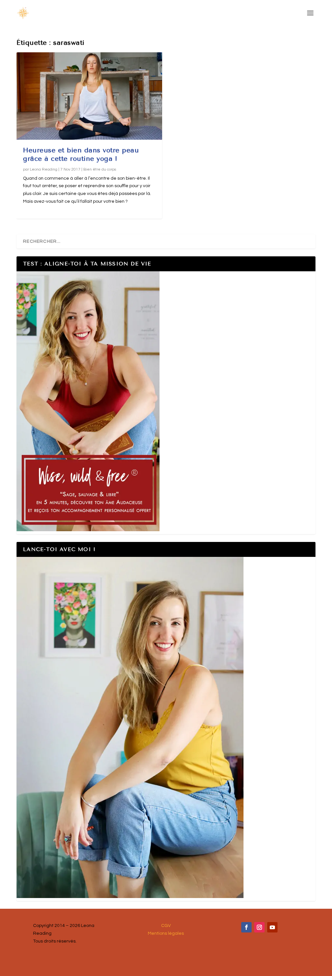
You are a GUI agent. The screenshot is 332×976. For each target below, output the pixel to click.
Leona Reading (43, 169)
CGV (166, 925)
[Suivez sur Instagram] (259, 927)
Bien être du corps (99, 169)
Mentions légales (166, 933)
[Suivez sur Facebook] (246, 927)
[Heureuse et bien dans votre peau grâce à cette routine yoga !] (89, 96)
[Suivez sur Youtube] (272, 927)
